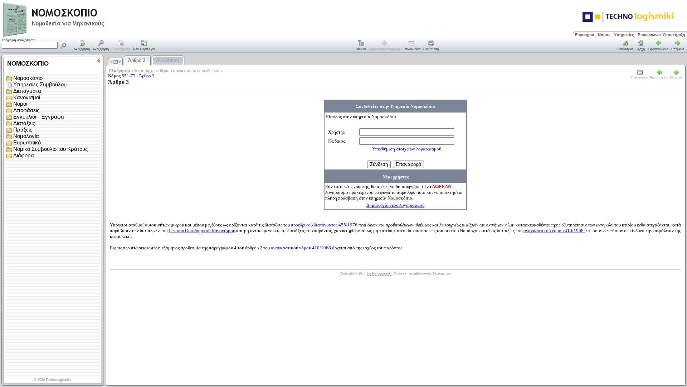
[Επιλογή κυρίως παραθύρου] (82, 46)
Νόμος (604, 35)
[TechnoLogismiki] (82, 36)
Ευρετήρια (584, 35)
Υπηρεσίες (624, 35)
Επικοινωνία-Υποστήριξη (661, 35)
